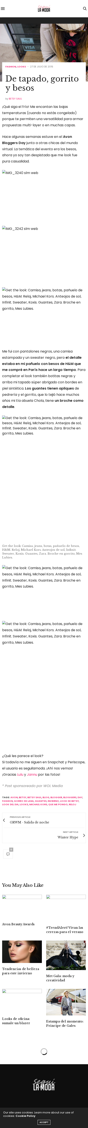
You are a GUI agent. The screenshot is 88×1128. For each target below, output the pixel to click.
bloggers (69, 797)
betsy (22, 797)
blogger (56, 797)
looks (24, 804)
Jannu (32, 774)
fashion (7, 801)
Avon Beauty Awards (18, 924)
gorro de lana (24, 801)
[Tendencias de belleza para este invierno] (22, 951)
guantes (41, 801)
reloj (72, 804)
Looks (21, 66)
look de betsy (69, 801)
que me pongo (58, 804)
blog (46, 797)
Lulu (20, 774)
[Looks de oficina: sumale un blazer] (22, 1001)
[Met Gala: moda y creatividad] (66, 955)
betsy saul (34, 797)
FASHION (10, 66)
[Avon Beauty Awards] (22, 906)
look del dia (10, 804)
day (80, 797)
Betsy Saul (15, 98)
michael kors (38, 804)
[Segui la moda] (44, 8)
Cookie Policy (25, 1116)
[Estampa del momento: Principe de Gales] (66, 1002)
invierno (53, 801)
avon (14, 797)
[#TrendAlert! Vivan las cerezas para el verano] (66, 908)
